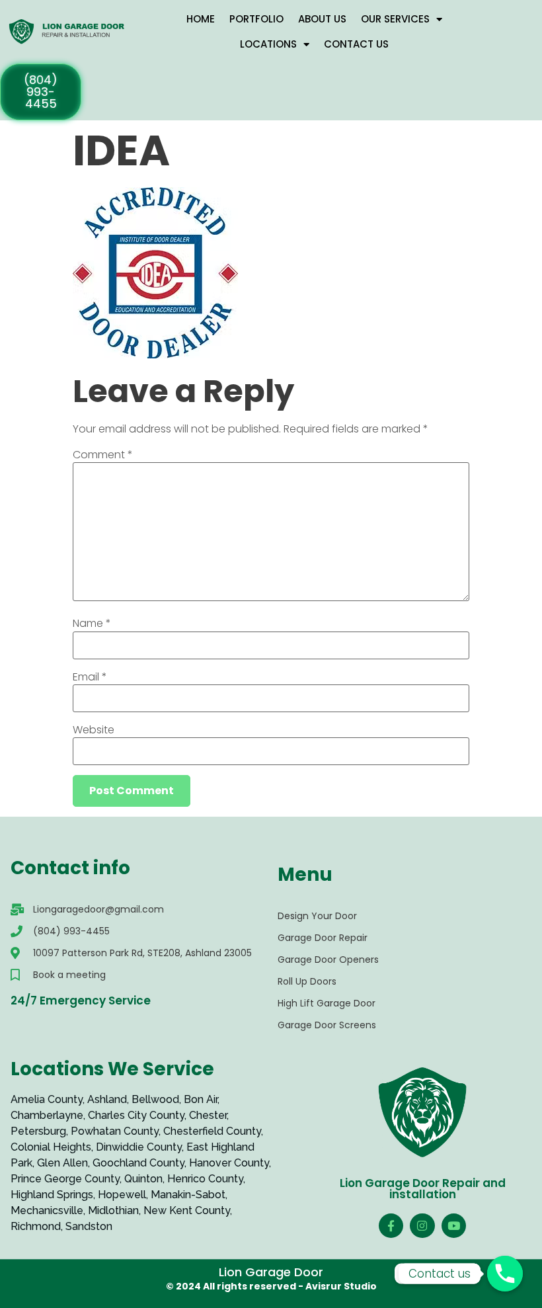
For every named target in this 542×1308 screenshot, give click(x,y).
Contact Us (356, 44)
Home (200, 19)
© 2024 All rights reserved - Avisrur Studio (271, 1286)
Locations (268, 44)
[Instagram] (422, 1225)
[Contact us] (505, 1273)
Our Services (395, 19)
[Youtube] (454, 1225)
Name (92, 623)
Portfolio (256, 19)
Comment (103, 455)
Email (90, 677)
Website (93, 730)
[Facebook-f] (391, 1225)
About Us (322, 19)
